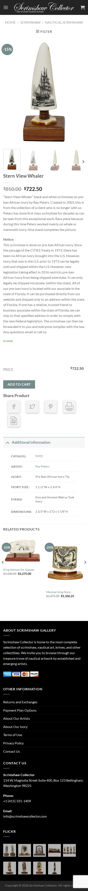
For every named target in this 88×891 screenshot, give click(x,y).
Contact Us (11, 751)
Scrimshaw (30, 22)
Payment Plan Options (20, 710)
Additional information (31, 442)
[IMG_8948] (39, 850)
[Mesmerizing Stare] (65, 562)
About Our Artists (16, 718)
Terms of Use (12, 735)
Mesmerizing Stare (58, 592)
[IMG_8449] (54, 850)
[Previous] (10, 91)
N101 (39, 456)
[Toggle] (7, 442)
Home (10, 22)
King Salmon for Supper (19, 569)
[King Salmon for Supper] (22, 550)
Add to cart (19, 384)
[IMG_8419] (39, 868)
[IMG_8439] (9, 868)
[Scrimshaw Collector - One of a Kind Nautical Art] (44, 7)
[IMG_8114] (54, 868)
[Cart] (83, 7)
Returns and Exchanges (20, 702)
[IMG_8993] (24, 850)
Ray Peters (42, 466)
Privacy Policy (13, 743)
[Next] (78, 91)
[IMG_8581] (69, 850)
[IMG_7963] (9, 850)
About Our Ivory (15, 727)
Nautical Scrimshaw (64, 22)
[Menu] (5, 7)
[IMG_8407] (24, 868)
